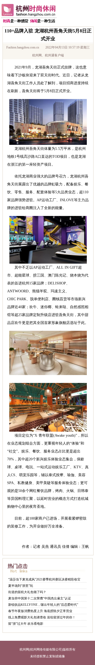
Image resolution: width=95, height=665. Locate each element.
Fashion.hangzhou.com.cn (22, 47)
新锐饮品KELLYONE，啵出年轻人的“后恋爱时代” (43, 605)
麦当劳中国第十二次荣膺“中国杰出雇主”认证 (39, 598)
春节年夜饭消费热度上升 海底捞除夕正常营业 (40, 611)
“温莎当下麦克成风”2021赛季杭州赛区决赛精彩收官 (44, 579)
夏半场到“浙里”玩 (20, 586)
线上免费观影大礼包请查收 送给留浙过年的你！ (41, 617)
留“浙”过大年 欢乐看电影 (25, 623)
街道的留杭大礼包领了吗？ (27, 592)
